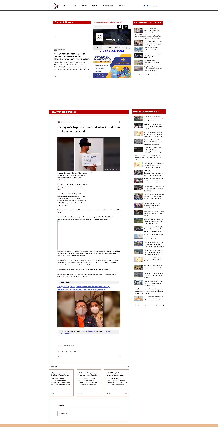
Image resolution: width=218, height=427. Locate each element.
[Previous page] (143, 74)
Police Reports (70, 345)
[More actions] (119, 122)
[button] (112, 66)
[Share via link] (71, 351)
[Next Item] (88, 36)
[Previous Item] (55, 36)
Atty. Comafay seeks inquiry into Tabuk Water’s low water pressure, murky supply (61, 374)
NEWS (59, 345)
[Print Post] (75, 351)
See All (127, 366)
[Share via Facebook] (58, 351)
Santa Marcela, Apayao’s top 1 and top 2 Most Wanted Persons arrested (88, 374)
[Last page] (156, 74)
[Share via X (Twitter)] (62, 351)
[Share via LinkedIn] (66, 351)
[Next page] (152, 74)
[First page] (139, 74)
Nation (64, 345)
